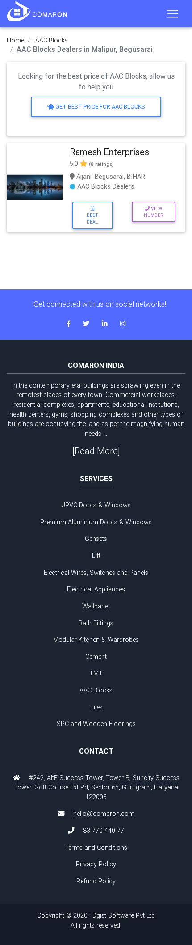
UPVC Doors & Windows (96, 505)
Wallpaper (96, 606)
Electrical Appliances (96, 589)
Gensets (96, 539)
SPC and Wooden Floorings (96, 724)
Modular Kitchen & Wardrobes (96, 640)
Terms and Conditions (96, 848)
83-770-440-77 (103, 831)
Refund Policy (96, 881)
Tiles (96, 707)
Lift (96, 556)
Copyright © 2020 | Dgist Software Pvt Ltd (96, 920)
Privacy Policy (96, 864)
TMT (96, 673)
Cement (96, 657)
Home (15, 40)
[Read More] (96, 450)
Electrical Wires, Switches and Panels (96, 573)
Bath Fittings (96, 623)
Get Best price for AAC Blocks (99, 106)
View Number (153, 212)
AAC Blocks (51, 40)
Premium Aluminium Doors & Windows (96, 522)
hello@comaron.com (103, 814)
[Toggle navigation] (173, 13)
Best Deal (92, 218)
